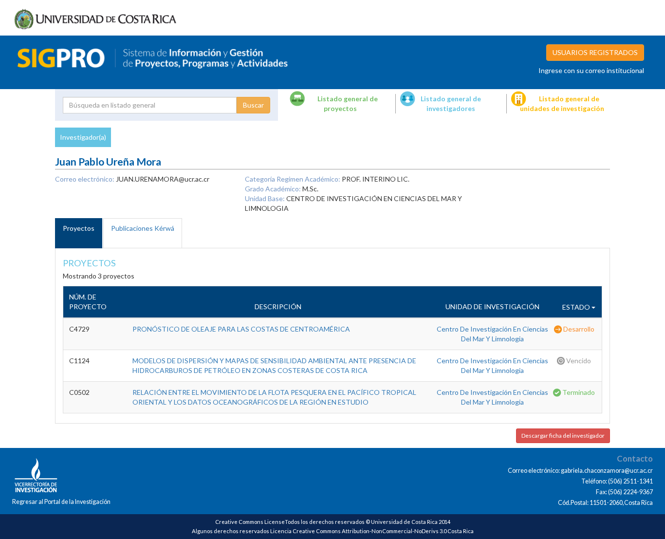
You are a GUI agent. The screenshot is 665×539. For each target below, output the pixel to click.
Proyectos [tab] (78, 228)
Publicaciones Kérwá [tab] (142, 228)
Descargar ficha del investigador (563, 435)
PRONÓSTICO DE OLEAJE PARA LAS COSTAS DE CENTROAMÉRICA (241, 329)
